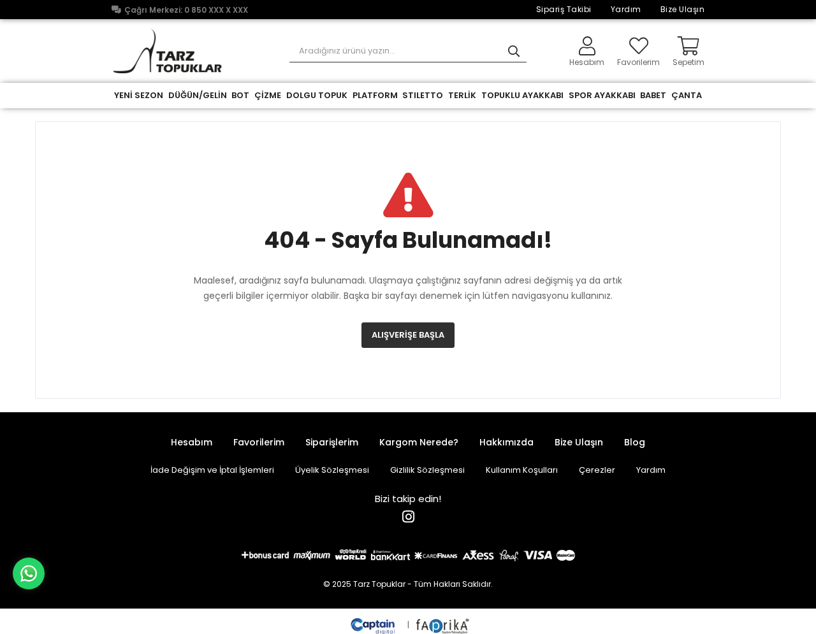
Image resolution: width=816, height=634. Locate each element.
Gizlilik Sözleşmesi (427, 470)
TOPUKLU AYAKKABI (522, 95)
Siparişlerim (331, 442)
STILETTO (422, 95)
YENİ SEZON (138, 95)
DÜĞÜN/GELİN (197, 95)
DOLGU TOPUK (316, 95)
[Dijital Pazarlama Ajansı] (374, 625)
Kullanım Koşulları (522, 470)
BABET (653, 95)
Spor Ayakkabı (602, 95)
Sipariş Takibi (564, 9)
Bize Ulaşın (682, 9)
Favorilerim (638, 61)
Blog (634, 442)
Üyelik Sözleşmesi (332, 470)
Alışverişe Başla (408, 335)
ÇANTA (686, 95)
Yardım (626, 9)
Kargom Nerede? (418, 442)
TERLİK (462, 95)
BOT (240, 95)
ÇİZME (267, 95)
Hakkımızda (506, 442)
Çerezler (597, 470)
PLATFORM (375, 95)
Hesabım (191, 442)
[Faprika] (443, 625)
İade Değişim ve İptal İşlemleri (212, 470)
